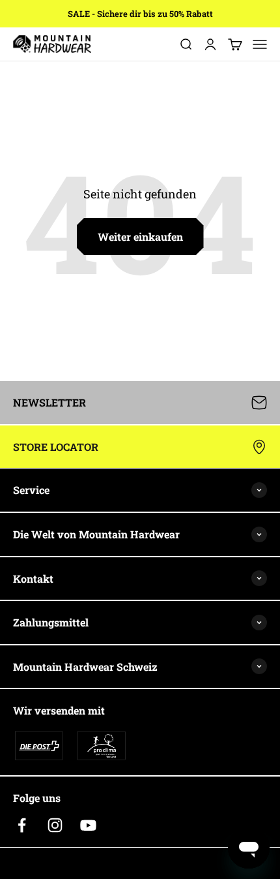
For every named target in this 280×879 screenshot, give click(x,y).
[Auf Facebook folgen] (22, 825)
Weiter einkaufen (140, 236)
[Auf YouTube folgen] (88, 825)
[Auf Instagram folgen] (55, 825)
